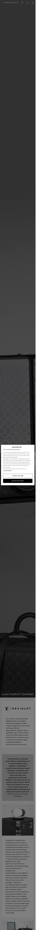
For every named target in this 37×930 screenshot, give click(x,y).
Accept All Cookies (18, 480)
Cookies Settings (17, 475)
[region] (18, 465)
